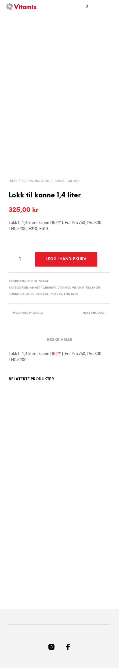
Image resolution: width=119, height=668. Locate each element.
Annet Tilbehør (67, 181)
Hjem (12, 181)
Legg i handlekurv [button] (29, 474)
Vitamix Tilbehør (35, 181)
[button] (83, 6)
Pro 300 (42, 294)
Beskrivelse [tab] (59, 340)
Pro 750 (56, 294)
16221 (56, 353)
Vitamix (63, 287)
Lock (29, 294)
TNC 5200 (71, 294)
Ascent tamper (75, 455)
